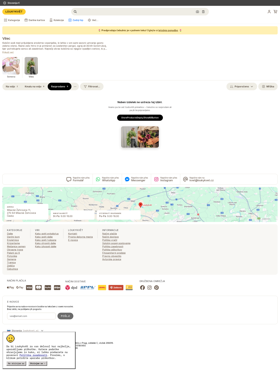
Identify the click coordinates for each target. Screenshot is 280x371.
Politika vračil (109, 240)
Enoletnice (13, 240)
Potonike (12, 256)
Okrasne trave (15, 249)
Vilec (6, 38)
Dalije (10, 233)
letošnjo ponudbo (168, 30)
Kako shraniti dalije (45, 243)
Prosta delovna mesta (80, 236)
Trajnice (11, 262)
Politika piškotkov (112, 249)
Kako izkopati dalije (45, 246)
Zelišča (11, 265)
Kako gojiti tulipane (45, 240)
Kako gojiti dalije (44, 236)
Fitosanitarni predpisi (114, 252)
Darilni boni (13, 236)
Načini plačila (109, 233)
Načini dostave (110, 236)
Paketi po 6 (13, 252)
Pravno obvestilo (111, 256)
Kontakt (72, 233)
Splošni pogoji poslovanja (116, 243)
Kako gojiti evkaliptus (47, 233)
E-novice (73, 240)
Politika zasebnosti (33, 355)
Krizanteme (13, 243)
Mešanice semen (16, 246)
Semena (11, 259)
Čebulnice (12, 268)
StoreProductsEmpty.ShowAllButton (140, 117)
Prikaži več (8, 52)
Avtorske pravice (111, 259)
